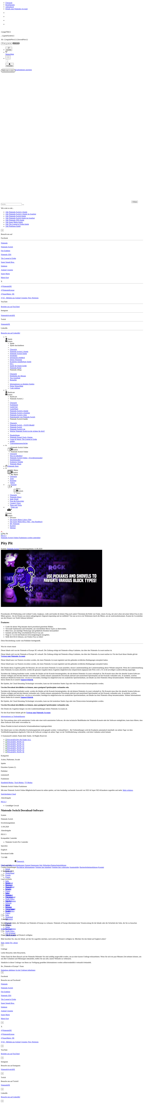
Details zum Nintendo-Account (16, 9)
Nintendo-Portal (15, 368)
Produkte (13, 481)
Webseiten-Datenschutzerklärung (54, 865)
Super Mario (5, 274)
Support (28, 865)
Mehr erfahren (128, 790)
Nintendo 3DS (6, 254)
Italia (7, 881)
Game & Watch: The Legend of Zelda (23, 439)
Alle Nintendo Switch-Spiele (15, 216)
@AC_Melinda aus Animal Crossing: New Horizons (19, 298)
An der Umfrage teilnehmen (25, 970)
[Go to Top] (72, 532)
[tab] (72, 861)
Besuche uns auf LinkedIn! (10, 333)
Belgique (8, 885)
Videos (12, 483)
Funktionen (14, 405)
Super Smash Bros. (8, 262)
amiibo (12, 441)
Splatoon (4, 266)
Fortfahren (12, 929)
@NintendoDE (6, 286)
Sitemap (13, 528)
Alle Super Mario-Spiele (14, 222)
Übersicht (8, 3)
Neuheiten (13, 356)
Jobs (40, 865)
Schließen (4, 929)
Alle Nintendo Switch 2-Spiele (16, 212)
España (8, 875)
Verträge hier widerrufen (60, 867)
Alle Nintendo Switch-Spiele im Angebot (20, 218)
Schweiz (8, 903)
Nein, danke (5, 943)
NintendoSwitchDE (8, 315)
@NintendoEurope (7, 290)
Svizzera (8, 907)
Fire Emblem (5, 251)
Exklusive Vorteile (16, 462)
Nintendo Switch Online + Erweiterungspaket (26, 458)
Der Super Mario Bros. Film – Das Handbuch (26, 522)
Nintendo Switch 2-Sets (18, 415)
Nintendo (4, 243)
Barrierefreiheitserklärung (89, 867)
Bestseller (13, 380)
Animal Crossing (7, 270)
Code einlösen (15, 388)
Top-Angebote (15, 378)
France (7, 877)
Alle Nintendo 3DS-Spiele (14, 220)
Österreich (9, 919)
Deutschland (9, 873)
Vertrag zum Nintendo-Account (13, 656)
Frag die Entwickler (17, 501)
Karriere (13, 526)
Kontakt (101, 867)
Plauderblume (15, 435)
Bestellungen (10, 5)
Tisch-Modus (19, 783)
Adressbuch (9, 7)
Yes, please (14, 943)
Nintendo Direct (15, 497)
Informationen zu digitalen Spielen (22, 384)
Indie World (14, 499)
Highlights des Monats (18, 376)
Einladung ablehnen (8, 970)
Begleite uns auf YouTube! (10, 307)
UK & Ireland (10, 933)
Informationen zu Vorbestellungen (13, 716)
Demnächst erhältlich (17, 358)
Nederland (9, 917)
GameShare (14, 409)
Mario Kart (5, 278)
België (7, 869)
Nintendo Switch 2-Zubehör (20, 413)
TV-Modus (28, 783)
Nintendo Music (15, 464)
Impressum (35, 865)
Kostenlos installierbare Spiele (20, 362)
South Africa (9, 899)
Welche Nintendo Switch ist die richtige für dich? (27, 431)
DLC (12, 364)
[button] (74, 339)
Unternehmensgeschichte (19, 443)
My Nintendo (14, 524)
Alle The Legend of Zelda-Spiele (17, 224)
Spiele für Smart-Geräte (18, 366)
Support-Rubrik (27, 680)
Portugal (8, 901)
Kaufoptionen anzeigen (23, 70)
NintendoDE (5, 324)
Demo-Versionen (16, 360)
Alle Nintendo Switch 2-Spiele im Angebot (20, 214)
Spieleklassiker (15, 460)
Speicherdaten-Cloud (8, 794)
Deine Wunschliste (16, 386)
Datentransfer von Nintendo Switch (22, 417)
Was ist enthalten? (16, 456)
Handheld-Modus (7, 783)
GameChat (14, 407)
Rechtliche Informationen (26, 867)
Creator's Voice (15, 503)
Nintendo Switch (7, 247)
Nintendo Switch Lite (17, 429)
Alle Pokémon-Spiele (13, 226)
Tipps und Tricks (16, 505)
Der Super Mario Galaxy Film (20, 520)
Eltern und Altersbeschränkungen (13, 865)
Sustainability (74, 867)
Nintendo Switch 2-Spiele (19, 352)
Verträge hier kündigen (43, 867)
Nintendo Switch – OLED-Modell (22, 425)
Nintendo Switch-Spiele (18, 354)
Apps (12, 479)
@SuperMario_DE (7, 294)
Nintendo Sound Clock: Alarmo (21, 437)
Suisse (7, 927)
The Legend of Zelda (8, 258)
